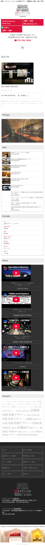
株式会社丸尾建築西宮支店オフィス (21, 159)
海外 (16, 432)
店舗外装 (6, 428)
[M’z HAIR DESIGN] (17, 73)
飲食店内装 (22, 435)
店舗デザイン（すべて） (12, 222)
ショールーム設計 (32, 407)
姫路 (29, 419)
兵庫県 (22, 103)
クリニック (14, 404)
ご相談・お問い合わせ (30, 468)
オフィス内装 (37, 402)
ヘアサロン (15, 103)
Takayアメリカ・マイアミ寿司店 (20, 152)
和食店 (29, 415)
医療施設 (7, 242)
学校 (39, 419)
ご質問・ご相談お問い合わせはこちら (30, 22)
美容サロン (7, 237)
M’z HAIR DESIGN (9, 86)
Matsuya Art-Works (17, 526)
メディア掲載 (6, 462)
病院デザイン (26, 432)
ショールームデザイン (22, 407)
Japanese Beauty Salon (32, 101)
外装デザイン (16, 418)
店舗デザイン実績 (8, 101)
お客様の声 (6, 468)
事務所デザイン (11, 411)
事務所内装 (19, 411)
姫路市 (35, 419)
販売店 (6, 232)
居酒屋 (5, 423)
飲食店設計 (33, 435)
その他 (6, 252)
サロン (9, 103)
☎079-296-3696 (22, 40)
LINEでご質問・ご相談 (7, 29)
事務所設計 (26, 411)
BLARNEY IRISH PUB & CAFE (19, 179)
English (25, 474)
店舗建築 (14, 428)
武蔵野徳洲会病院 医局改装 (18, 166)
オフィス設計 (6, 404)
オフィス (7, 247)
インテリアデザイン (7, 401)
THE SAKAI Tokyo (16, 172)
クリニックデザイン (25, 404)
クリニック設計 (10, 407)
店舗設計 (23, 427)
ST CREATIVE (41, 526)
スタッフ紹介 (6, 474)
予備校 (39, 407)
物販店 (20, 432)
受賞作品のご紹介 (29, 456)
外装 (5, 418)
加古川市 (27, 103)
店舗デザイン (35, 103)
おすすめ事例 (27, 450)
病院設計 (33, 431)
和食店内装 (36, 415)
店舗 (10, 423)
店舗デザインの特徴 (8, 456)
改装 (11, 431)
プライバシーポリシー (22, 544)
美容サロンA (18, 101)
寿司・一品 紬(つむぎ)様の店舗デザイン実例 (23, 203)
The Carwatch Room (17, 185)
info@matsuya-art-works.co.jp (8, 22)
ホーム (4, 450)
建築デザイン (34, 428)
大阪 (25, 419)
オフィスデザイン (26, 402)
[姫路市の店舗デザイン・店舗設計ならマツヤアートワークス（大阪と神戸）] (22, 8)
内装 (5, 414)
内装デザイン (17, 414)
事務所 (4, 411)
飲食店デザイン (9, 435)
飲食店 (7, 227)
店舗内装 (37, 423)
